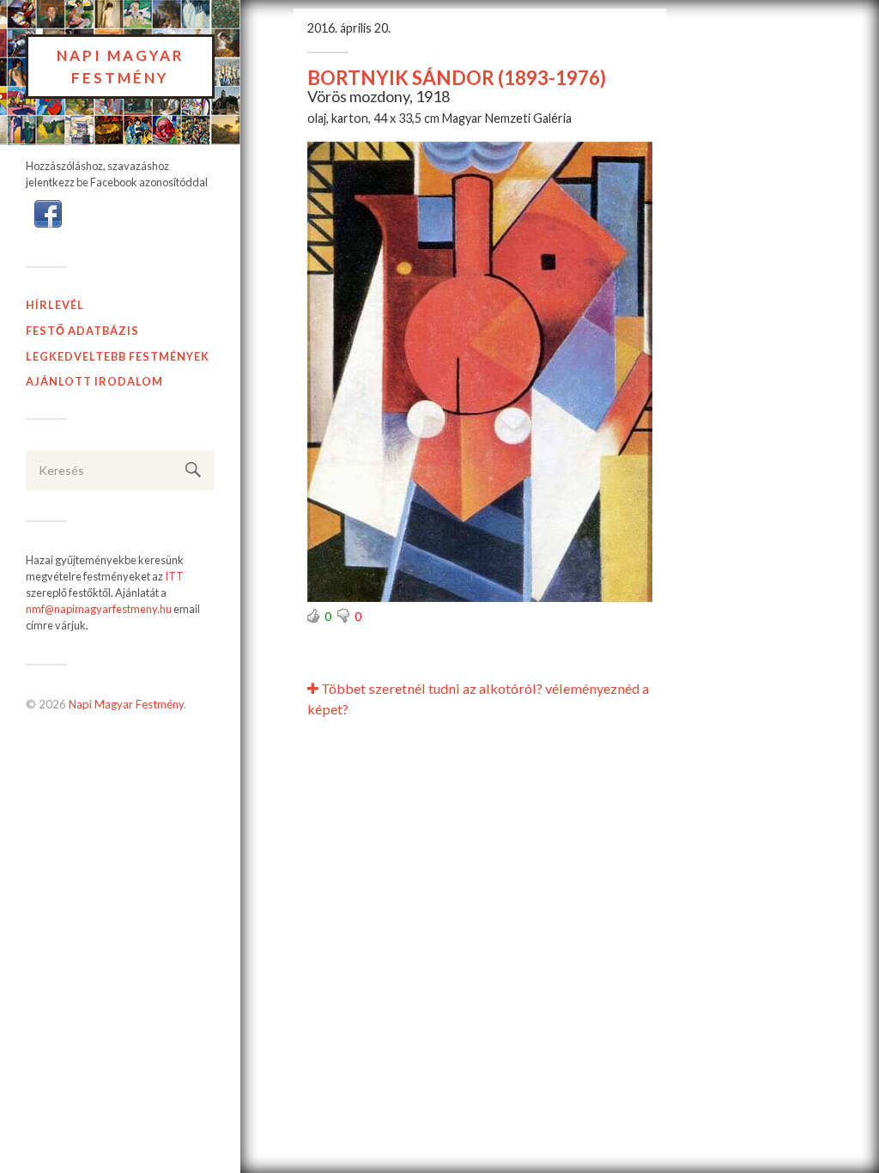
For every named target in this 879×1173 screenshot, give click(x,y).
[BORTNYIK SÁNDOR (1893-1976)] (479, 372)
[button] (48, 212)
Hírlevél (55, 305)
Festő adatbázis (82, 330)
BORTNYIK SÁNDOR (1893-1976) (456, 77)
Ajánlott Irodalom (94, 381)
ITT (174, 576)
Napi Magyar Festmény (121, 66)
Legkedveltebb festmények (117, 356)
